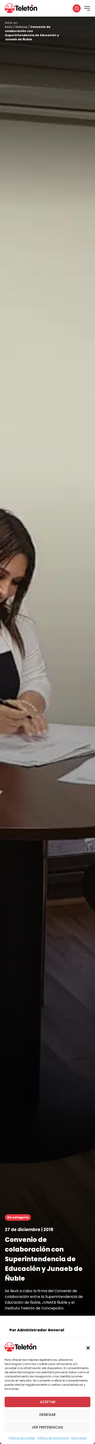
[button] (88, 1348)
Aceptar (47, 1402)
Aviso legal (78, 1438)
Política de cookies (22, 1438)
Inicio (9, 27)
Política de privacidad (53, 1438)
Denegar (47, 1414)
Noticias (21, 27)
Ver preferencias (47, 1427)
